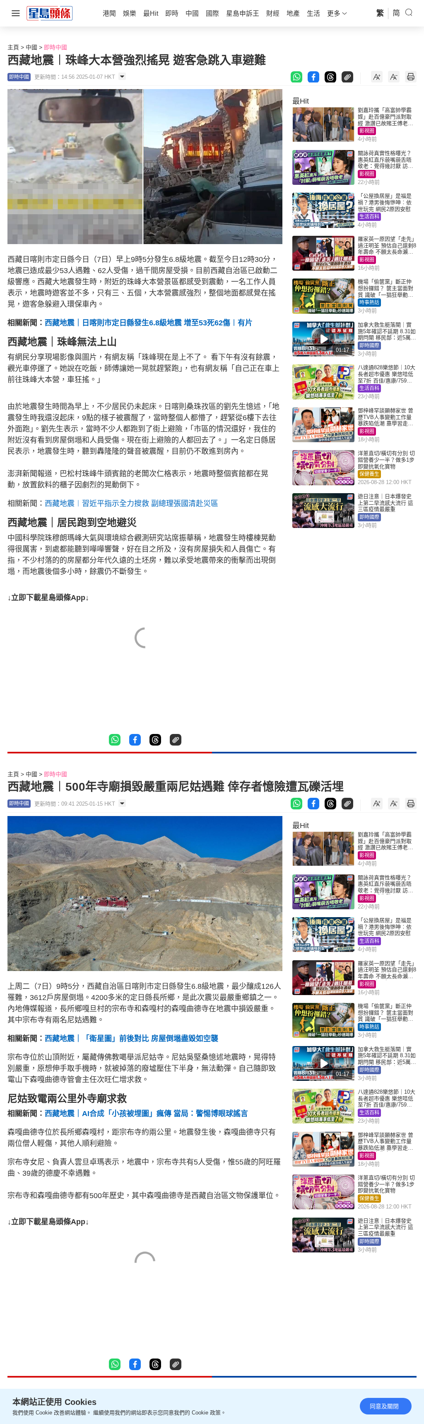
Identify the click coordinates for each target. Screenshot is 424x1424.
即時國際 (369, 345)
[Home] (50, 13)
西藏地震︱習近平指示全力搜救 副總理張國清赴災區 (131, 503)
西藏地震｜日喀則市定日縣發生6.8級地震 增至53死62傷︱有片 (149, 323)
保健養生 (369, 474)
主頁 (13, 47)
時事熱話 (369, 302)
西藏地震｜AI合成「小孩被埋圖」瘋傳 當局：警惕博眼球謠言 (146, 1113)
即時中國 (55, 47)
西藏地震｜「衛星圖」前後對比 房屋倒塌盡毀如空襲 (131, 1038)
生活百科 (369, 216)
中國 (31, 47)
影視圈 (366, 130)
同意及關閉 (384, 1406)
